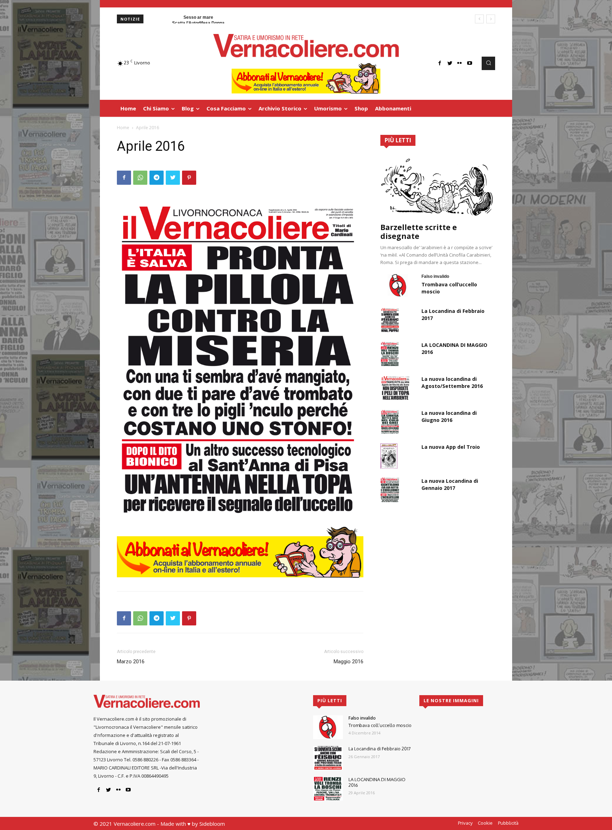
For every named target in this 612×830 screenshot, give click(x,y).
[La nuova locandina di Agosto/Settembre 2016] (395, 388)
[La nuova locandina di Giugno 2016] (390, 422)
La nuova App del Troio (450, 446)
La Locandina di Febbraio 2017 (379, 748)
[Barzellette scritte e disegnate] (437, 186)
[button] (488, 63)
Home (123, 128)
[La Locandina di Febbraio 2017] (390, 320)
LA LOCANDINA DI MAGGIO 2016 (377, 782)
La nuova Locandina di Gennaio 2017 (449, 484)
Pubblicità (508, 823)
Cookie (485, 823)
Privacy (465, 823)
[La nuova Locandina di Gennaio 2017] (390, 489)
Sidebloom (212, 823)
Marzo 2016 (130, 661)
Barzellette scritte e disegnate (418, 231)
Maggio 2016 (348, 661)
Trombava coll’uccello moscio (380, 725)
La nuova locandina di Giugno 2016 (449, 416)
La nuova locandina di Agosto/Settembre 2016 (452, 382)
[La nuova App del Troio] (388, 455)
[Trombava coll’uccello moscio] (398, 285)
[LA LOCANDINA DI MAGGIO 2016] (390, 354)
